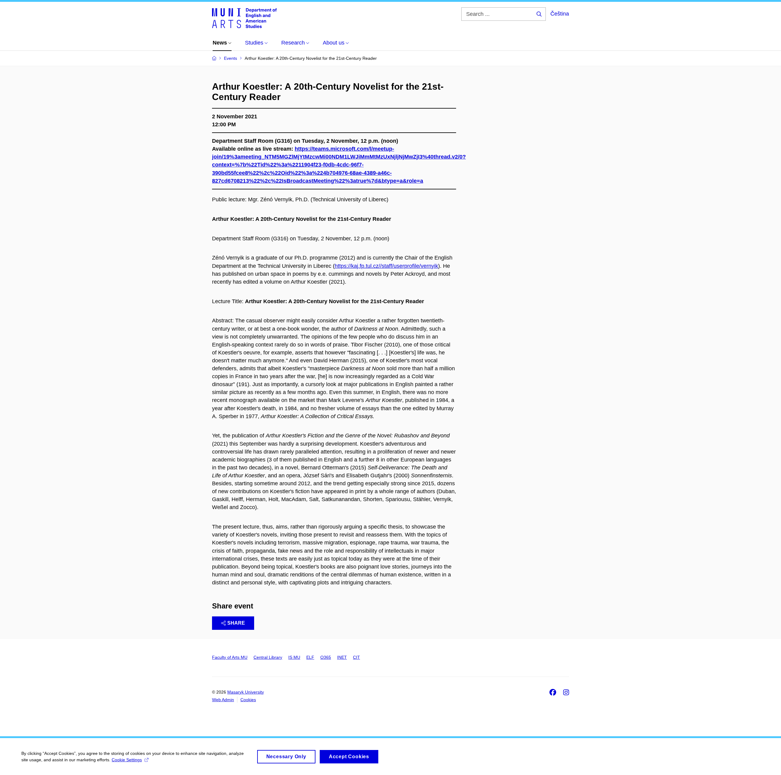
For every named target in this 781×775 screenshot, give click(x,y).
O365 (325, 657)
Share (236, 623)
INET (342, 657)
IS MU (294, 657)
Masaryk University (245, 692)
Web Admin (223, 699)
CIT (356, 657)
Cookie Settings (127, 759)
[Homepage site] (244, 17)
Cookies (248, 699)
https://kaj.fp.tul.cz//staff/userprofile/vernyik (386, 266)
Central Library (268, 657)
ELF (310, 657)
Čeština (559, 14)
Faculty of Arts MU (229, 657)
